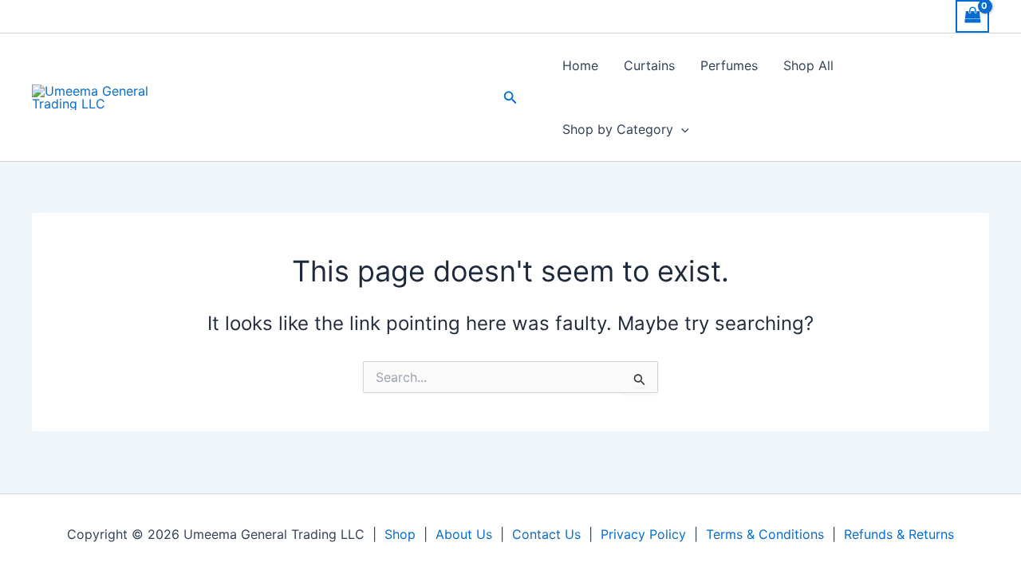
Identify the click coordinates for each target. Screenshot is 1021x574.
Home (580, 65)
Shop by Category (617, 129)
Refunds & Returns (899, 534)
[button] (510, 98)
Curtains (649, 65)
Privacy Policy (643, 534)
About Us (464, 534)
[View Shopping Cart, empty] (972, 16)
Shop (400, 534)
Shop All (808, 65)
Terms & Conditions (765, 534)
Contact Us (546, 534)
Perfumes (729, 65)
